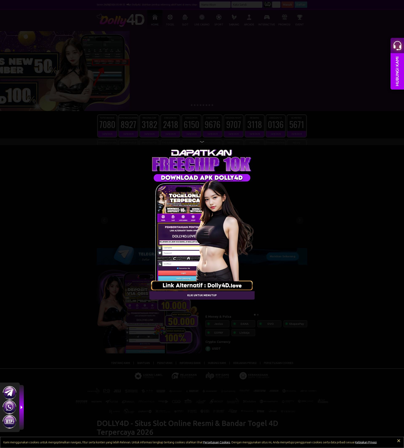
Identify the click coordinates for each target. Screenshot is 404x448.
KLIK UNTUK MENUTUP (202, 295)
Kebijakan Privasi (366, 442)
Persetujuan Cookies (216, 442)
